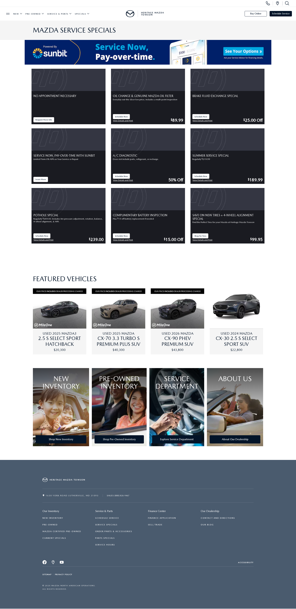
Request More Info (43, 120)
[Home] (130, 13)
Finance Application (162, 518)
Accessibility (246, 562)
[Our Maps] (53, 563)
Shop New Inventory (61, 439)
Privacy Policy (63, 574)
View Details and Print (123, 120)
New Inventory (52, 518)
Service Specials (106, 524)
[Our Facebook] (44, 563)
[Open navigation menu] (7, 14)
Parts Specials (105, 538)
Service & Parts (57, 14)
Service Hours (105, 545)
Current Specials (54, 538)
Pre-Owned (33, 14)
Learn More (41, 180)
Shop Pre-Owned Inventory (119, 439)
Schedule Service (281, 13)
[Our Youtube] (62, 563)
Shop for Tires (201, 236)
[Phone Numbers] (268, 3)
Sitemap (47, 574)
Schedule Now (122, 117)
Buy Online (255, 13)
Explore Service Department (177, 439)
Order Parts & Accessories (113, 531)
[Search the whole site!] (286, 3)
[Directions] (277, 3)
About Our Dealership (235, 439)
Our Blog (207, 524)
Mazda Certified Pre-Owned (61, 531)
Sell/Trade (155, 524)
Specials (80, 14)
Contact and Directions (218, 518)
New (16, 14)
